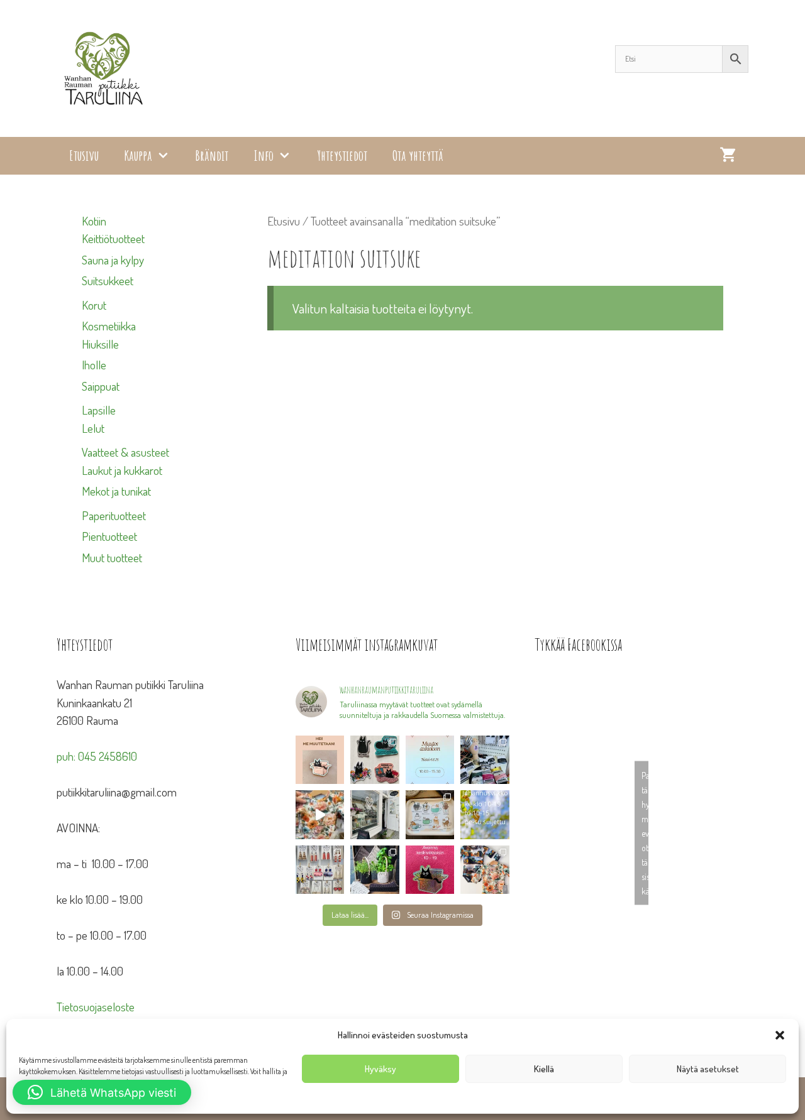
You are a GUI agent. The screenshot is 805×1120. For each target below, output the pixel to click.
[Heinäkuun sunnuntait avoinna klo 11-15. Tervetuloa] (374, 814)
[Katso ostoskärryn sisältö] (727, 156)
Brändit (211, 155)
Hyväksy (380, 1069)
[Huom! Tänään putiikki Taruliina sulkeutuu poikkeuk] (430, 760)
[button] (780, 1035)
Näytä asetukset (708, 1069)
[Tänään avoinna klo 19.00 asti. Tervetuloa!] (484, 814)
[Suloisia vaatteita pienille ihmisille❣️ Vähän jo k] (484, 869)
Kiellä (544, 1069)
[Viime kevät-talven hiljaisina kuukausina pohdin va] (320, 760)
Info (263, 155)
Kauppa (138, 155)
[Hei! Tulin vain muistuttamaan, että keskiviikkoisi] (430, 869)
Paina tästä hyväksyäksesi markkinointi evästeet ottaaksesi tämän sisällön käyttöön (644, 833)
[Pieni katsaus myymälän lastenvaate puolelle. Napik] (320, 814)
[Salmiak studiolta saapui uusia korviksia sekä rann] (484, 760)
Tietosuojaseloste (96, 1006)
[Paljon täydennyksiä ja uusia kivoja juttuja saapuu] (374, 760)
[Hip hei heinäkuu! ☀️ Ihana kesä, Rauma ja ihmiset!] (430, 814)
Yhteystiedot (342, 155)
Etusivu (84, 155)
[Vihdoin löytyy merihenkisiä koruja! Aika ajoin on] (320, 869)
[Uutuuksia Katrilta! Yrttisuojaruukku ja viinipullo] (374, 869)
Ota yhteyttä (417, 155)
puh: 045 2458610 (97, 756)
